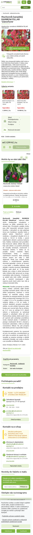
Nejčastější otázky (16, 466)
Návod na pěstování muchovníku (15, 375)
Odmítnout (8, 531)
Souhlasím (23, 531)
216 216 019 (10, 405)
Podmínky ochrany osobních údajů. (13, 516)
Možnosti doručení (14, 130)
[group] (15, 186)
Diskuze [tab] (18, 212)
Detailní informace (7, 82)
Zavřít (5, 154)
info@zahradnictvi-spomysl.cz (16, 456)
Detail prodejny (16, 419)
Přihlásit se (23, 487)
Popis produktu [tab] (8, 212)
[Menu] (29, 2)
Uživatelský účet (19, 2)
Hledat (25, 7)
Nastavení (16, 526)
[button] (15, 200)
